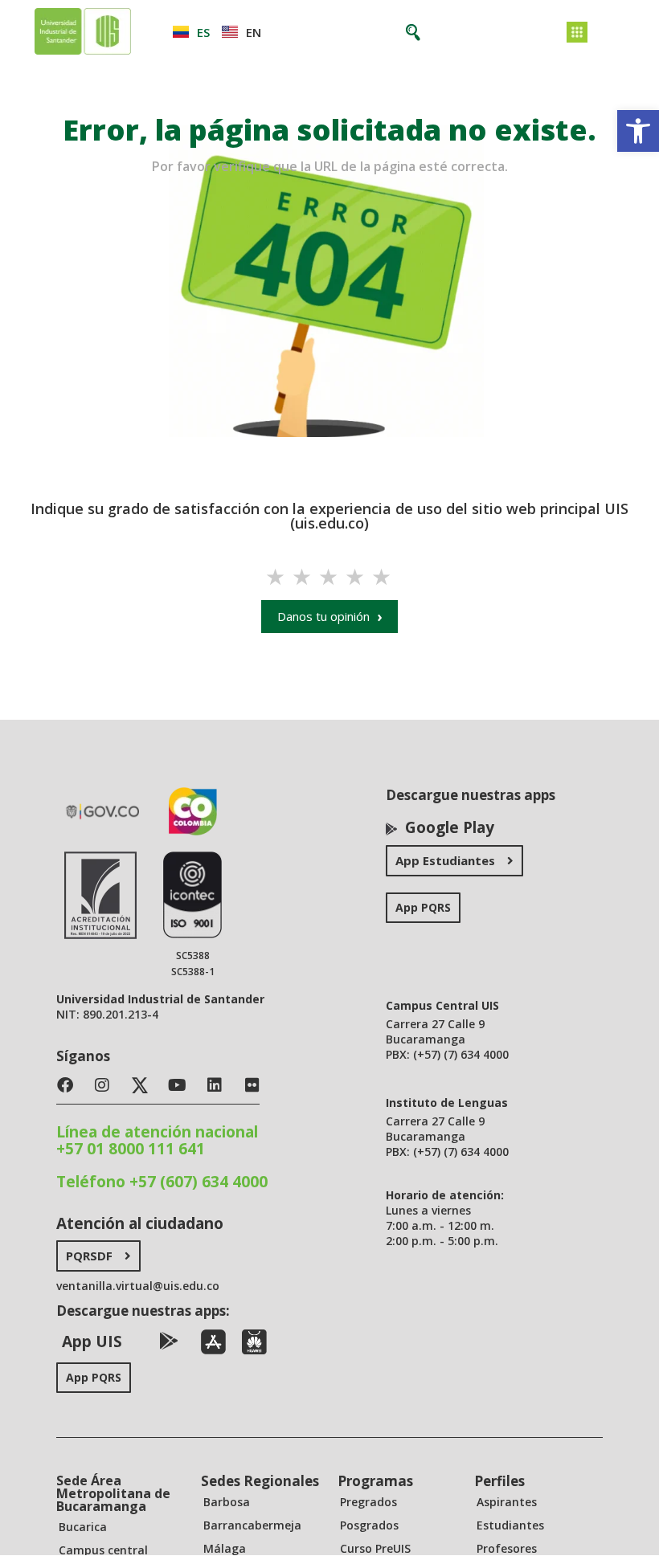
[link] (638, 131)
